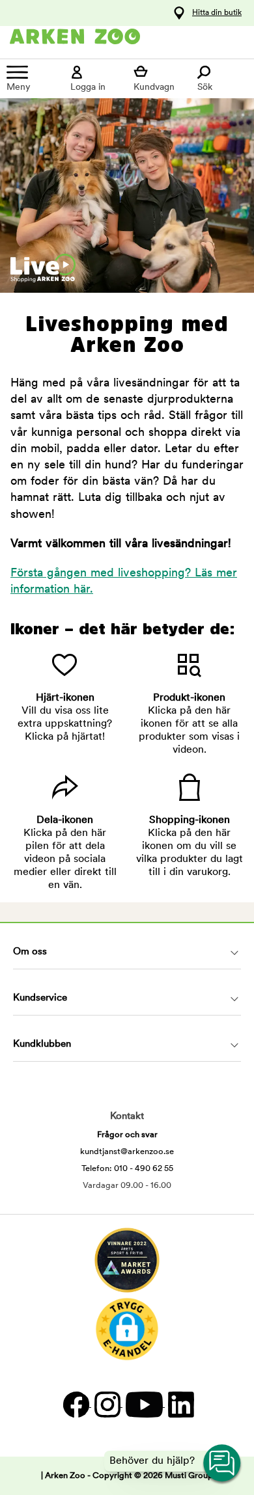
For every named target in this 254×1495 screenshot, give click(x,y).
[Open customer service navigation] (223, 1464)
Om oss (30, 952)
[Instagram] (106, 1404)
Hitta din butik (217, 13)
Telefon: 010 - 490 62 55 (127, 1169)
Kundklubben (42, 1044)
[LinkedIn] (179, 1404)
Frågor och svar (127, 1135)
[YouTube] (143, 1404)
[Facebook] (75, 1404)
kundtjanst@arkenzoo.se (127, 1152)
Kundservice (40, 998)
